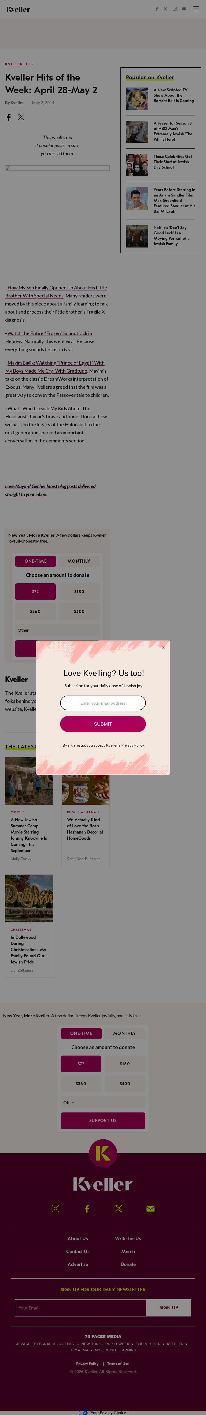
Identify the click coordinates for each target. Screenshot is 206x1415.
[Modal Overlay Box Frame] (103, 708)
